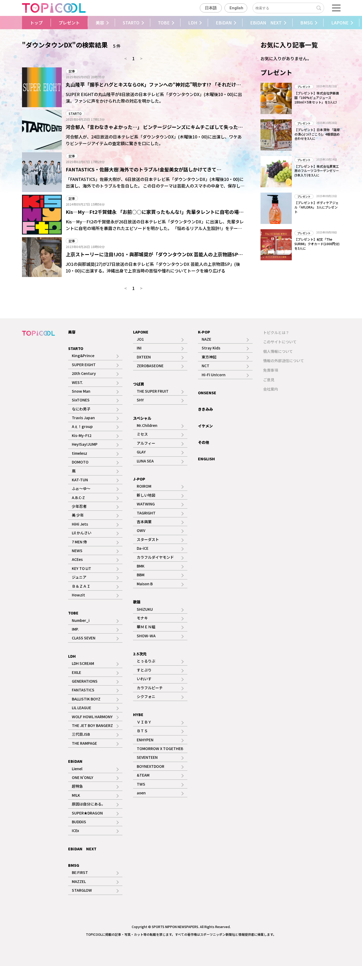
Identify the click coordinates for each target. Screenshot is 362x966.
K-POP (204, 332)
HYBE (138, 714)
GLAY (141, 451)
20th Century (84, 373)
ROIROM (144, 486)
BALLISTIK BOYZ (86, 698)
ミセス (142, 434)
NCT (205, 365)
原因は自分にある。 (88, 804)
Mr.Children (147, 425)
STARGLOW (82, 890)
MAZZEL (79, 881)
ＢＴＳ (142, 730)
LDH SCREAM (83, 663)
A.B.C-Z (78, 497)
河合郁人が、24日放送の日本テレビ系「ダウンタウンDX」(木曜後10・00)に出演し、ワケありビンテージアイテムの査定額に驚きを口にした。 (154, 140)
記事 (72, 71)
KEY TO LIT (81, 568)
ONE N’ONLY (82, 777)
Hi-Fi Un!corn (214, 374)
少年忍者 (79, 506)
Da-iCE (142, 548)
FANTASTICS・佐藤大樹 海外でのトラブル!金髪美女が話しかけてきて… (143, 169)
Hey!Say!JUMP (85, 444)
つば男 (138, 384)
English (236, 8)
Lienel (77, 768)
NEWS (77, 550)
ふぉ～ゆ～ (81, 488)
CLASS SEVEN (83, 637)
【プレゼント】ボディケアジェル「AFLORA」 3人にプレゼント (316, 207)
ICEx (75, 830)
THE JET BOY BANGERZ (92, 725)
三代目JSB (81, 734)
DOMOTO (80, 462)
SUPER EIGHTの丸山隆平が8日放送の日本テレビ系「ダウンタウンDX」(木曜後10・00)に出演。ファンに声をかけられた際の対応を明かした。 (154, 97)
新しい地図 (146, 495)
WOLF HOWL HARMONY (92, 716)
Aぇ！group (82, 426)
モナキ (142, 618)
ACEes (77, 559)
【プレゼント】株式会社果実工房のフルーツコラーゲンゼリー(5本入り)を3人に (316, 170)
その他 (203, 442)
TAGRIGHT (146, 513)
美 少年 (78, 515)
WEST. (77, 382)
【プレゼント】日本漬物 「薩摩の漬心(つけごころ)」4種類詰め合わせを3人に (317, 134)
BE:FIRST (80, 872)
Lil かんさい (81, 532)
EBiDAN (224, 22)
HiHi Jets (80, 524)
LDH (192, 22)
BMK (140, 566)
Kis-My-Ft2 (81, 435)
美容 (100, 22)
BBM (140, 574)
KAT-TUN (80, 479)
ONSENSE (207, 392)
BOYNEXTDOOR (150, 766)
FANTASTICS (83, 689)
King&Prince (83, 355)
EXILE (76, 672)
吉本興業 (144, 521)
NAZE (206, 339)
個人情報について (278, 351)
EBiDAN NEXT (266, 22)
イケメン (205, 425)
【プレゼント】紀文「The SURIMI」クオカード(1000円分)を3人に (316, 243)
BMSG (306, 22)
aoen (141, 792)
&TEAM (143, 775)
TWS (141, 784)
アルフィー (146, 443)
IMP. (75, 629)
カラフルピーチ (150, 687)
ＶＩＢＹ (144, 722)
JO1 (140, 339)
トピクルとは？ (276, 332)
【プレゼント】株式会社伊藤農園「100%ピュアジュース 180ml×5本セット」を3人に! (316, 97)
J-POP (139, 479)
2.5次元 (140, 653)
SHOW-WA (146, 635)
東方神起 (209, 356)
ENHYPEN (145, 739)
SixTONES (81, 399)
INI (139, 347)
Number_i (81, 620)
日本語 (211, 8)
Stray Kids (211, 347)
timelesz (79, 453)
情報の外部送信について (283, 360)
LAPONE (339, 22)
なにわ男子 (81, 408)
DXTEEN (144, 356)
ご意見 (268, 379)
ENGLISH (206, 458)
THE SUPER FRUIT (153, 391)
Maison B (145, 583)
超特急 (77, 786)
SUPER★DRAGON (87, 813)
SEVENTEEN (147, 757)
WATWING (146, 503)
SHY (140, 399)
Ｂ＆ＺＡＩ (81, 586)
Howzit (78, 594)
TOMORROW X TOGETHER (160, 748)
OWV (141, 530)
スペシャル (142, 418)
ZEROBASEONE (150, 365)
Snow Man (81, 391)
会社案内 (270, 389)
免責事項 (270, 370)
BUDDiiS (79, 821)
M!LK (76, 795)
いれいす (144, 678)
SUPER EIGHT (84, 364)
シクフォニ (146, 696)
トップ (36, 22)
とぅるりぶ (146, 661)
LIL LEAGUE (81, 707)
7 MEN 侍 (79, 541)
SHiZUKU (145, 609)
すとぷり (144, 670)
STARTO (131, 22)
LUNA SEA (145, 460)
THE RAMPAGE (84, 743)
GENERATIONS (85, 681)
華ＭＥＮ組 (146, 626)
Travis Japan (83, 417)
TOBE (164, 22)
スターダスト (148, 539)
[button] (20, 22)
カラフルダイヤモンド (155, 557)
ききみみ (205, 409)
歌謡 (136, 601)
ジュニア (79, 577)
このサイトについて (280, 341)
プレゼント (69, 22)
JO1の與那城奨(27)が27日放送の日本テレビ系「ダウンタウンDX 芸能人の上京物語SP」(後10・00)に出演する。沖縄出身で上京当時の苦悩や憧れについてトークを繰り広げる (153, 267)
